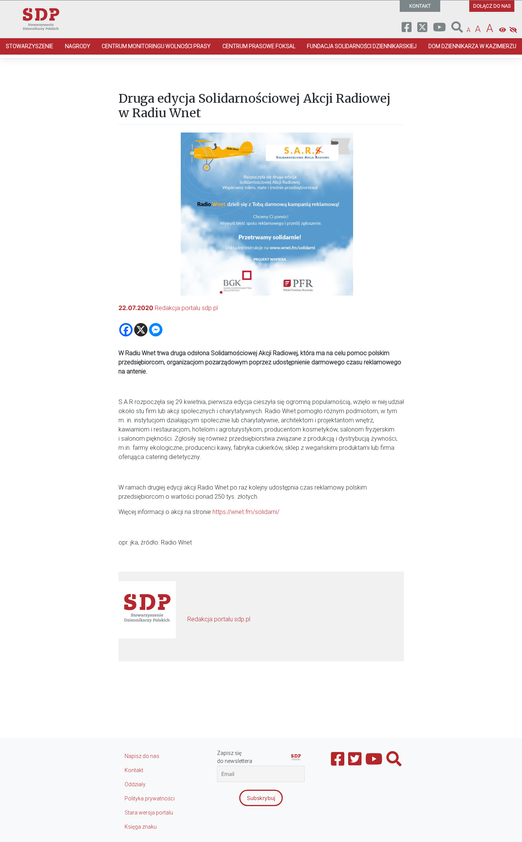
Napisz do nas (142, 756)
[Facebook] (126, 329)
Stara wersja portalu (149, 813)
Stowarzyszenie (29, 46)
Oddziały (135, 784)
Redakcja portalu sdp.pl (186, 308)
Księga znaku (141, 827)
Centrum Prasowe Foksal (258, 46)
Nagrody (77, 46)
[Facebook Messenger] (155, 329)
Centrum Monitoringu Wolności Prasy (156, 46)
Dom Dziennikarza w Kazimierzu (472, 46)
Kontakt (134, 770)
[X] (141, 329)
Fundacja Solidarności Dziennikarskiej (362, 46)
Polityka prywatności (150, 798)
